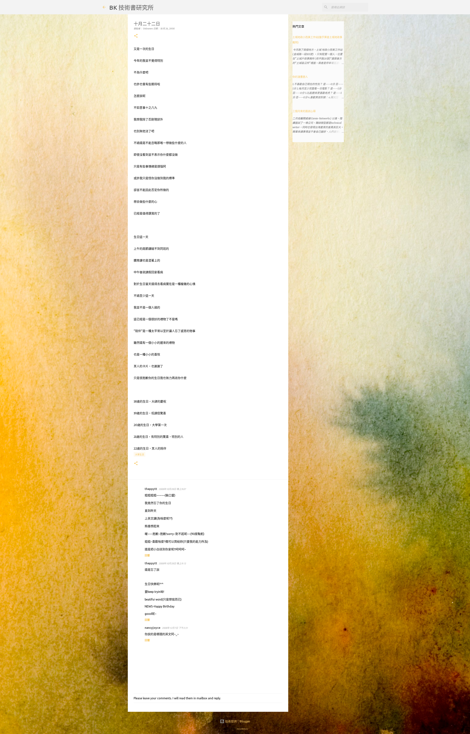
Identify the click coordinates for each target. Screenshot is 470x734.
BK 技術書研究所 (131, 7)
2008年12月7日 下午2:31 (175, 628)
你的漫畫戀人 (300, 76)
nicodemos (242, 729)
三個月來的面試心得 (304, 111)
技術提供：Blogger (237, 721)
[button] (136, 36)
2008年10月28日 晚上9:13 (172, 563)
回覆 (147, 555)
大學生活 (139, 454)
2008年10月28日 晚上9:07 (172, 489)
